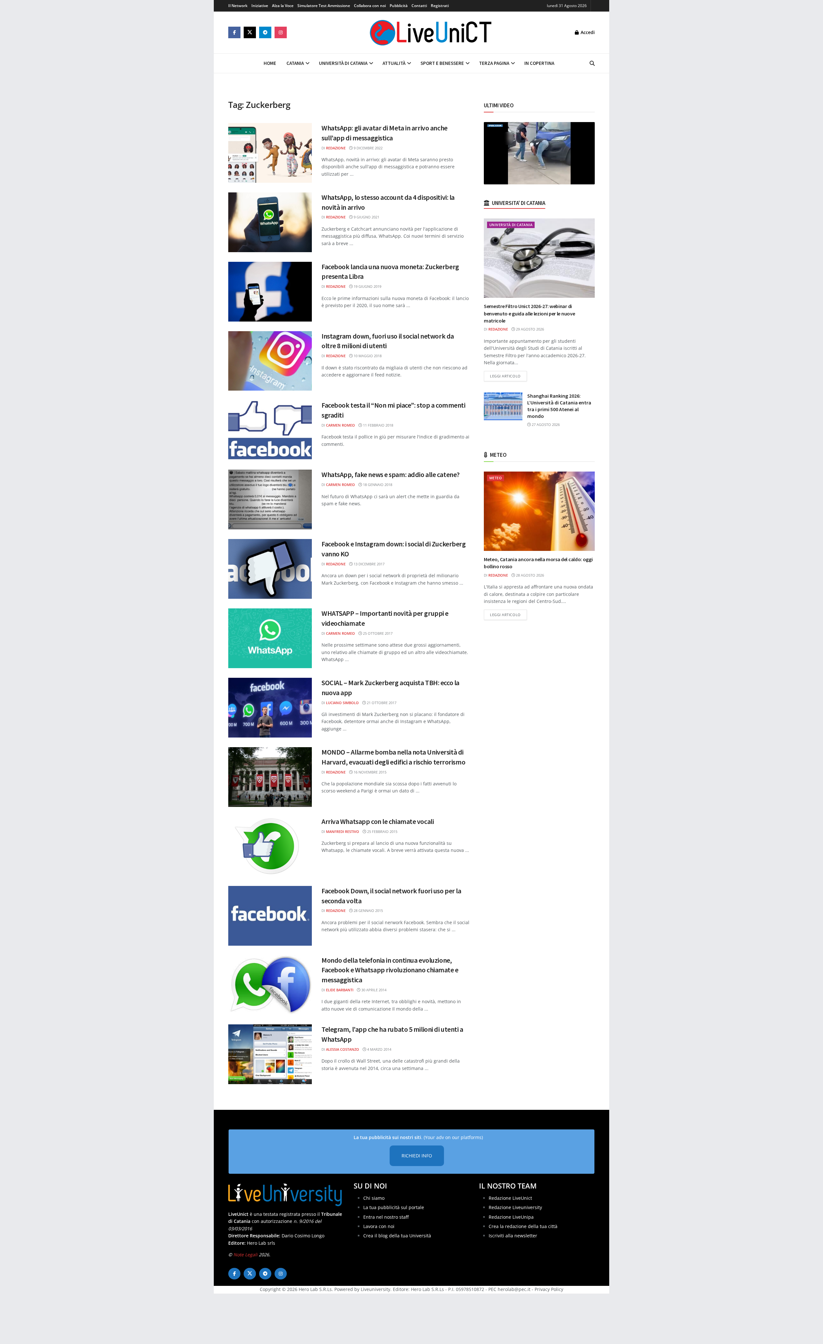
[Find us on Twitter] (250, 32)
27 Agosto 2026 (545, 424)
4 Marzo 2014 (378, 1049)
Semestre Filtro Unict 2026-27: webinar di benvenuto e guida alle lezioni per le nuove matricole (529, 313)
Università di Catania (343, 63)
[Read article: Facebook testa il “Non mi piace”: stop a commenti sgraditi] (270, 430)
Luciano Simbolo (342, 702)
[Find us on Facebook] (234, 32)
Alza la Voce (283, 5)
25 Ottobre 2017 (377, 633)
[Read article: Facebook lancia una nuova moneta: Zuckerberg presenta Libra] (270, 292)
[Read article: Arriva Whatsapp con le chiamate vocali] (270, 846)
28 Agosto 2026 (529, 575)
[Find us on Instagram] (281, 32)
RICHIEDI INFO (417, 1156)
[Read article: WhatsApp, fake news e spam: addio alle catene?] (270, 499)
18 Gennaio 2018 (377, 484)
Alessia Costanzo (342, 1049)
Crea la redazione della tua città (523, 1226)
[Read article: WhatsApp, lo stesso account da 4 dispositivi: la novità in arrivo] (270, 222)
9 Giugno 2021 (366, 217)
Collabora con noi (370, 5)
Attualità (394, 63)
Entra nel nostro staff (386, 1217)
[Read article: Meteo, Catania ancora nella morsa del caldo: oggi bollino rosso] (539, 511)
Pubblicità (399, 5)
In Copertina (539, 63)
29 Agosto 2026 (529, 329)
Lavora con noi (378, 1226)
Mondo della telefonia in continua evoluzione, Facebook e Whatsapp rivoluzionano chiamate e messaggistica (389, 970)
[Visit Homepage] (430, 32)
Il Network (238, 5)
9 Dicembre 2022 (368, 148)
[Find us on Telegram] (265, 32)
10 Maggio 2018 (367, 355)
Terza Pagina (494, 63)
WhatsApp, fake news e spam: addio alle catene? (390, 474)
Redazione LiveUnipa (511, 1217)
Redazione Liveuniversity (515, 1207)
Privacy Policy (549, 1290)
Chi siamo (373, 1198)
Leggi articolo (508, 375)
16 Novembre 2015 (369, 772)
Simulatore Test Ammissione (323, 5)
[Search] (592, 63)
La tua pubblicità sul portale (393, 1207)
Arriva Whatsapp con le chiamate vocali (377, 821)
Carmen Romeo (340, 425)
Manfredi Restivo (342, 831)
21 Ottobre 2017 (381, 702)
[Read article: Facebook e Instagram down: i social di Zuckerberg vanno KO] (270, 569)
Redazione (336, 148)
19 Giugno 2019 (367, 286)
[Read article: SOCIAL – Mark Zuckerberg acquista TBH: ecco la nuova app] (270, 708)
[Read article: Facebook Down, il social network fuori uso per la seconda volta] (270, 916)
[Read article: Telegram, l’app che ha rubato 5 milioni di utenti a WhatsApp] (270, 1054)
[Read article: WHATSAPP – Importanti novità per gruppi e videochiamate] (270, 638)
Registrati (440, 5)
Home (270, 63)
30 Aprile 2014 (373, 989)
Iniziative (259, 5)
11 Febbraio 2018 (377, 425)
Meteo (495, 477)
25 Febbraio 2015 (381, 831)
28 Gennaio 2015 (368, 910)
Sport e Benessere (442, 63)
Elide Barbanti (339, 989)
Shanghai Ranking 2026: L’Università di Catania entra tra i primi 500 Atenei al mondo (559, 406)
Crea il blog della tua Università (397, 1236)
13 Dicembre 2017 (368, 563)
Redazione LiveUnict (510, 1198)
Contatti (419, 5)
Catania (295, 63)
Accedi (587, 32)
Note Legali (245, 1254)
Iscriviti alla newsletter (513, 1236)
